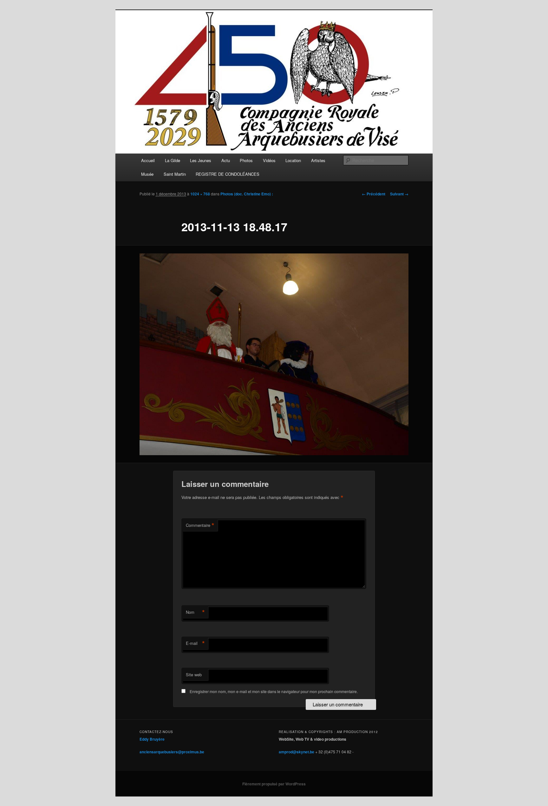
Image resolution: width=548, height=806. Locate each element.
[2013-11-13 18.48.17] (274, 354)
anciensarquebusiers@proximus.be (172, 752)
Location (293, 160)
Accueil (148, 160)
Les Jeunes (200, 160)
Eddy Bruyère (152, 739)
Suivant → (399, 194)
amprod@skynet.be (296, 752)
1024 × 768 (200, 194)
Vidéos (269, 160)
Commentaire (200, 525)
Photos (246, 160)
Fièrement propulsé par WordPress (274, 784)
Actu (225, 160)
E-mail (195, 643)
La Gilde (172, 160)
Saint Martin (175, 174)
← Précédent (373, 194)
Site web (194, 675)
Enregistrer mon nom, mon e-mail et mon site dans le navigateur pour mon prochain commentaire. (274, 691)
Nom (195, 612)
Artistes (318, 160)
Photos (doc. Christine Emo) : (246, 194)
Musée (147, 174)
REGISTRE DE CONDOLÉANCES (227, 174)
